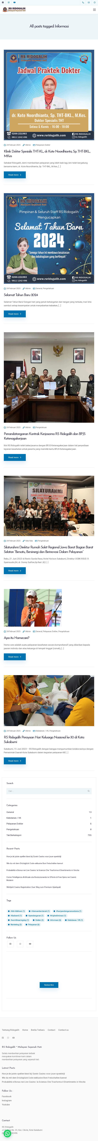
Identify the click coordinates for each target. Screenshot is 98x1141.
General (39, 288)
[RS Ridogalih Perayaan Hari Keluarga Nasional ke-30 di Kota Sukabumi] (49, 702)
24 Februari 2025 (13, 145)
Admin (28, 145)
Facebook (6, 1096)
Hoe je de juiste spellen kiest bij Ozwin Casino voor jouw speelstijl (33, 1073)
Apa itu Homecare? (16, 638)
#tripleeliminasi (58, 916)
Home (25, 1030)
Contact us (63, 1030)
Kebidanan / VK (42, 731)
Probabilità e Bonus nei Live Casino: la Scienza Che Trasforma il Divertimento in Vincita (43, 1082)
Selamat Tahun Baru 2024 (21, 295)
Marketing (16, 925)
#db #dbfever (18, 911)
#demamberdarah (40, 911)
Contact (51, 1030)
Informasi (55, 920)
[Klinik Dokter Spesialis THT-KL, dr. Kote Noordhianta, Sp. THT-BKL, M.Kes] (49, 96)
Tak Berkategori (14, 835)
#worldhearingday (20, 920)
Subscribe (49, 985)
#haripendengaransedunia (68, 911)
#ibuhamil (16, 916)
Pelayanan (34, 925)
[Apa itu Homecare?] (33, 609)
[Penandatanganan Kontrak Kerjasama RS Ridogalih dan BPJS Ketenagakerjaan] (49, 379)
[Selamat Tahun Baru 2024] (49, 240)
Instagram (7, 1100)
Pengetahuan (48, 288)
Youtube (6, 1104)
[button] (7, 1133)
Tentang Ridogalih (10, 1030)
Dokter (39, 920)
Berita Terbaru (38, 1030)
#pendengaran (36, 916)
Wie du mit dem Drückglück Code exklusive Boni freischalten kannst (34, 1078)
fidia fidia (29, 541)
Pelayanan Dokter (43, 145)
